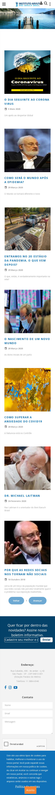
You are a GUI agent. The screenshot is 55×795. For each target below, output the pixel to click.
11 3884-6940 (32, 681)
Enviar (46, 639)
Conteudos (34, 14)
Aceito (30, 790)
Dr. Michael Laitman (22, 495)
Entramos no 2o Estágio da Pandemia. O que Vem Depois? (25, 260)
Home (20, 14)
